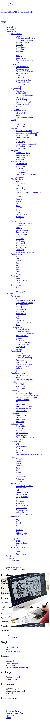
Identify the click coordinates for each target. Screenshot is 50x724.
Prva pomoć (20, 190)
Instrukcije (10, 558)
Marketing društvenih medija (27, 135)
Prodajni (19, 56)
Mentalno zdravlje (22, 184)
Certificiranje (11, 556)
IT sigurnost (20, 84)
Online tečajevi (11, 31)
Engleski (19, 199)
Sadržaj (9, 718)
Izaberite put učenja (13, 567)
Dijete (18, 186)
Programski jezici (22, 69)
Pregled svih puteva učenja (11, 603)
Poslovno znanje (17, 34)
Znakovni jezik (21, 214)
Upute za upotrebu (13, 663)
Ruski (18, 206)
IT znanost (20, 78)
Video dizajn (20, 157)
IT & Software (16, 64)
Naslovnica (10, 27)
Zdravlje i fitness (17, 179)
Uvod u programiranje (24, 95)
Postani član (10, 5)
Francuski (19, 203)
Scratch (18, 261)
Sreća (18, 236)
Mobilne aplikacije (23, 93)
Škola (18, 283)
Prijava (8, 3)
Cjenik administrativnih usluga (17, 667)
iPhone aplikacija (12, 679)
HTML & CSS (21, 272)
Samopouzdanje (22, 243)
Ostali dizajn (20, 126)
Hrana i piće (20, 166)
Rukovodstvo (21, 51)
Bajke (18, 278)
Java (17, 265)
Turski (18, 212)
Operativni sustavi (22, 67)
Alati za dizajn (21, 124)
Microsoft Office (22, 113)
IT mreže (19, 75)
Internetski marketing (24, 131)
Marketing (19, 36)
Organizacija (20, 53)
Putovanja (19, 168)
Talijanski (19, 197)
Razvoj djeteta (21, 292)
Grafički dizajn (21, 122)
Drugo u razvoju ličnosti (25, 252)
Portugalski (20, 217)
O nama (9, 635)
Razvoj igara (20, 98)
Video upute (15, 561)
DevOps (19, 86)
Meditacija (20, 188)
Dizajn (13, 120)
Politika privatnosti (13, 651)
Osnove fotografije (23, 153)
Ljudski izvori (21, 58)
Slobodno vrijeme (17, 161)
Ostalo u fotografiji (23, 155)
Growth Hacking (22, 148)
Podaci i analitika (22, 42)
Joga (17, 181)
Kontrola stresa (21, 245)
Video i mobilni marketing (26, 144)
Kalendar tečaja (12, 647)
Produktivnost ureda (18, 111)
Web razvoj (20, 91)
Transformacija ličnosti (24, 223)
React (18, 263)
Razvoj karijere (21, 232)
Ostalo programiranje (24, 102)
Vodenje (19, 228)
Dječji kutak (15, 276)
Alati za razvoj (21, 100)
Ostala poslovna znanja (24, 60)
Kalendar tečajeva (13, 29)
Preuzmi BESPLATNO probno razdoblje (17, 12)
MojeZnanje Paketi (13, 665)
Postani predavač (12, 637)
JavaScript (19, 267)
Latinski (19, 219)
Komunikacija (21, 49)
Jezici (18, 115)
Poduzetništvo (21, 47)
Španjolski (20, 208)
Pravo (18, 62)
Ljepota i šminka (22, 170)
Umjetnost (19, 177)
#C (17, 256)
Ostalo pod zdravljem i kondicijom (29, 192)
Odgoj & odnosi (22, 234)
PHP (17, 269)
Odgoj (18, 289)
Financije (19, 45)
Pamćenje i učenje (22, 247)
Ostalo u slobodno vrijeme (26, 175)
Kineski (18, 210)
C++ (17, 258)
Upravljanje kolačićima (15, 713)
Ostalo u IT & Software (25, 71)
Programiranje (16, 89)
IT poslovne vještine (23, 80)
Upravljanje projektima (24, 40)
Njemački (19, 201)
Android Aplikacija (13, 677)
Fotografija (15, 150)
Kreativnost (20, 241)
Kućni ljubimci (21, 172)
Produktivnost (21, 225)
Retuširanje (20, 159)
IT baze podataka (22, 82)
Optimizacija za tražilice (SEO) (27, 133)
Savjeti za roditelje (18, 285)
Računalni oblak (22, 73)
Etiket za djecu (21, 281)
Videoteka (10, 294)
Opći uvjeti (10, 661)
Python (18, 274)
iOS (17, 109)
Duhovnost (20, 239)
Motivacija (20, 250)
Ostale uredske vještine (24, 117)
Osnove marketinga (23, 137)
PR (17, 139)
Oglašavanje (20, 142)
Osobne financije (22, 230)
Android (19, 106)
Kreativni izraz (21, 164)
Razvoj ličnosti (16, 221)
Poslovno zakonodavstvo (25, 38)
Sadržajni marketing (23, 146)
